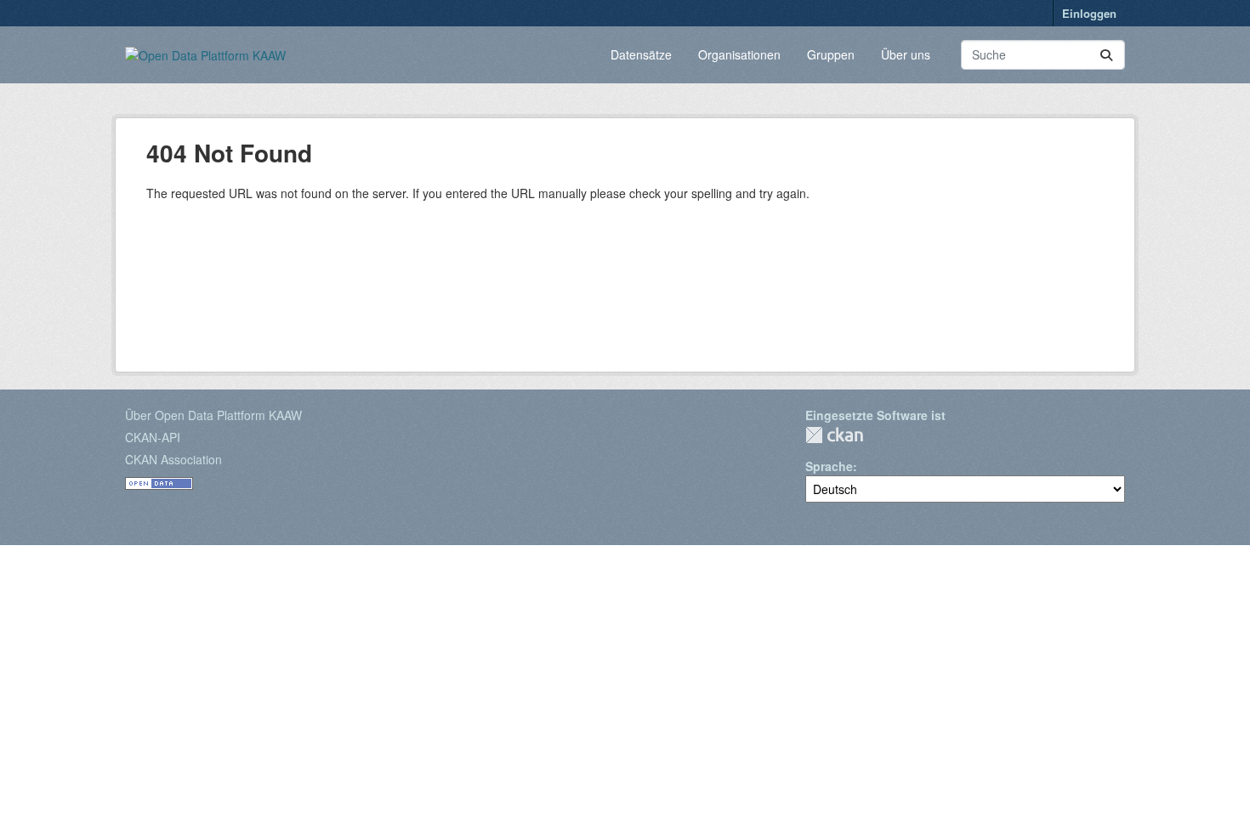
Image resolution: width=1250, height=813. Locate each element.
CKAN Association (173, 459)
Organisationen (739, 54)
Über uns (905, 54)
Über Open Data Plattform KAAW (213, 415)
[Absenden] (1106, 55)
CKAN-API (152, 437)
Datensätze (641, 54)
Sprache (829, 466)
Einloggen (1089, 13)
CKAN (834, 435)
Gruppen (831, 54)
